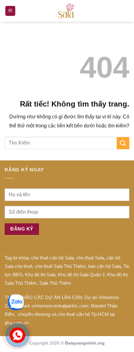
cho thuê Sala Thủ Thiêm (60, 266)
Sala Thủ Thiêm (55, 283)
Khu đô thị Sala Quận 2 (81, 274)
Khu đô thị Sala (40, 274)
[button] (10, 11)
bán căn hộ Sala (104, 266)
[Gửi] (123, 143)
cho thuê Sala (90, 257)
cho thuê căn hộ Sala (52, 257)
